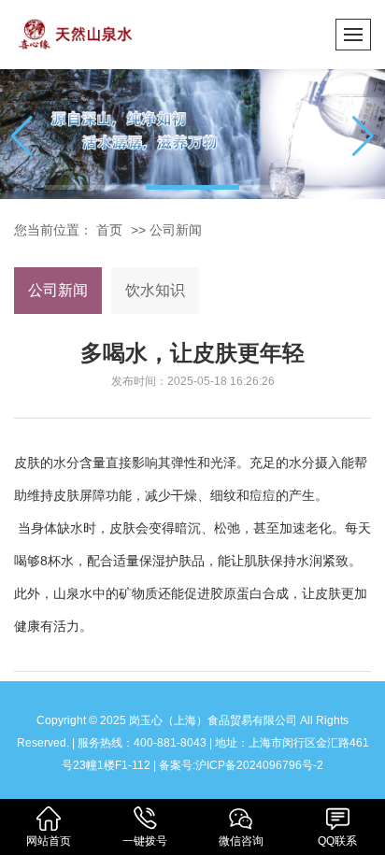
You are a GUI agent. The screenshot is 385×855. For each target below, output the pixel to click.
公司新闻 (176, 229)
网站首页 (48, 841)
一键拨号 (144, 841)
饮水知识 (155, 290)
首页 (109, 229)
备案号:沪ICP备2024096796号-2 (241, 765)
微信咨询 (241, 841)
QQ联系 (337, 841)
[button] (91, 187)
